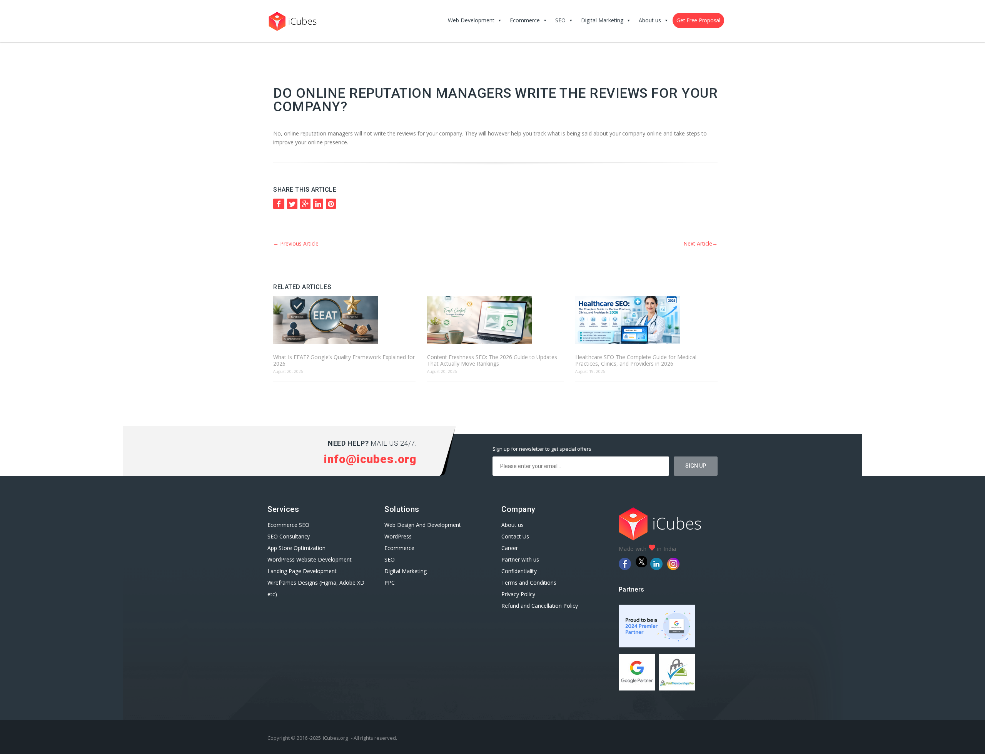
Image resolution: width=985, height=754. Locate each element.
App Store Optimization (296, 548)
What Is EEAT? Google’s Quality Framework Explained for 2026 (344, 360)
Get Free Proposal (698, 20)
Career (509, 548)
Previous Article (296, 243)
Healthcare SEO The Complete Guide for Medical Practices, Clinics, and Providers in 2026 (635, 360)
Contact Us (515, 536)
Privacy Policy (518, 594)
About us (650, 20)
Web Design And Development (422, 524)
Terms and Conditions (528, 582)
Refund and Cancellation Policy (539, 605)
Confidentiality (519, 571)
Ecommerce (525, 20)
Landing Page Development (302, 571)
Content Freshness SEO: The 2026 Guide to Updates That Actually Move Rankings (492, 360)
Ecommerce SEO (288, 524)
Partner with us (520, 559)
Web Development (471, 20)
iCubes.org (335, 737)
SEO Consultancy (288, 536)
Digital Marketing (602, 20)
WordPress (398, 536)
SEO (560, 20)
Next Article (700, 243)
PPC (389, 582)
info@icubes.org (370, 459)
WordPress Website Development (310, 559)
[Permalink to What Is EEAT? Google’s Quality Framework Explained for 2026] (344, 320)
